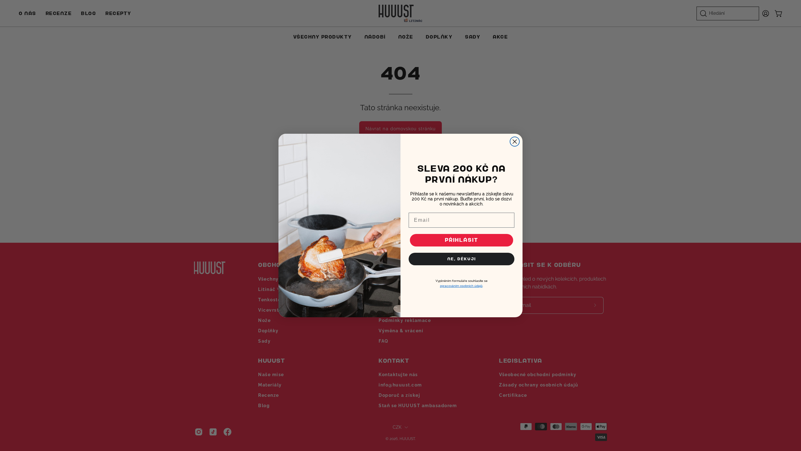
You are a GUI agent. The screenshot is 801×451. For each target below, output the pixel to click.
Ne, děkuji (461, 259)
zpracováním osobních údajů (461, 286)
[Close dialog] (514, 141)
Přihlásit (461, 240)
